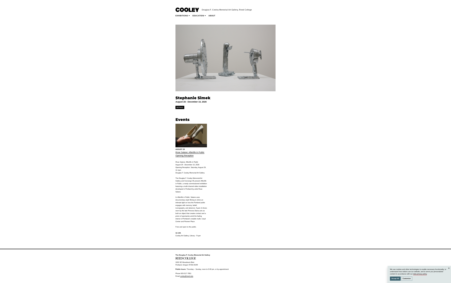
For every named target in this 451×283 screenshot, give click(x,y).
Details (180, 107)
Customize (407, 278)
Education (198, 16)
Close (449, 270)
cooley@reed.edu (186, 276)
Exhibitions (181, 16)
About (211, 16)
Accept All (395, 278)
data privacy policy (420, 274)
